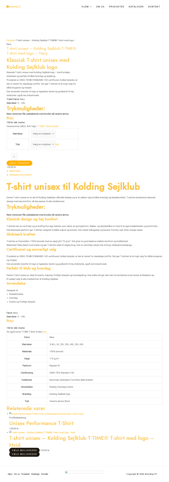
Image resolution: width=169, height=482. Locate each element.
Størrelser (18, 133)
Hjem (85, 6)
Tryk (18, 144)
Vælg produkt (19, 163)
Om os (100, 6)
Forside (10, 40)
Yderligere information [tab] (20, 174)
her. (45, 331)
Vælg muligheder (24, 450)
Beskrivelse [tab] (14, 171)
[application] (90, 6)
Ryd (57, 144)
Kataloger (136, 6)
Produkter (116, 6)
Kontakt (154, 6)
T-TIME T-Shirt (44, 126)
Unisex (55, 126)
